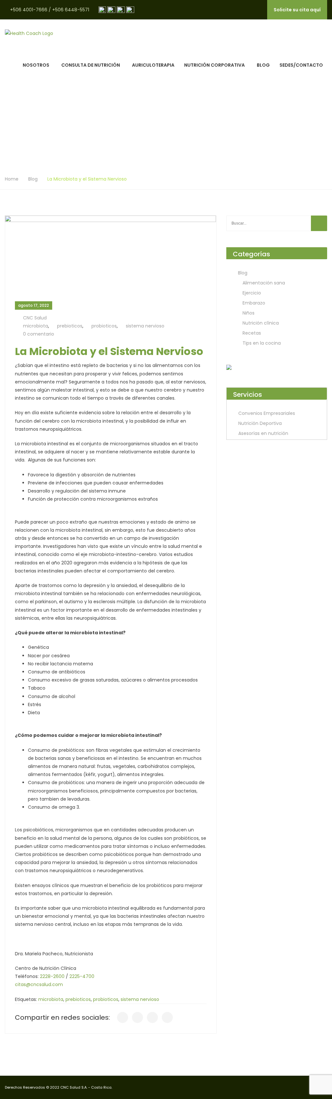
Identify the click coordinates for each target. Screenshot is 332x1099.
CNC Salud (35, 318)
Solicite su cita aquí (297, 9)
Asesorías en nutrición (263, 433)
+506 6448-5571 (70, 9)
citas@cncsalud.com (39, 984)
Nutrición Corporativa (214, 65)
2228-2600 (52, 976)
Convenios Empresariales (266, 413)
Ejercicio (252, 293)
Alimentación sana (264, 283)
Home (11, 179)
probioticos (104, 326)
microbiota (35, 326)
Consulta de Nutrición (90, 65)
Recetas (252, 333)
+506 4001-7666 (28, 9)
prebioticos (69, 326)
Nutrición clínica (261, 323)
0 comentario (38, 334)
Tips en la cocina (262, 343)
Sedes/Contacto (301, 65)
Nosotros (36, 65)
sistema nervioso (145, 326)
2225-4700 (81, 976)
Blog (263, 65)
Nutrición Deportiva (260, 423)
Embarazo (254, 303)
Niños (249, 313)
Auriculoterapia (153, 65)
